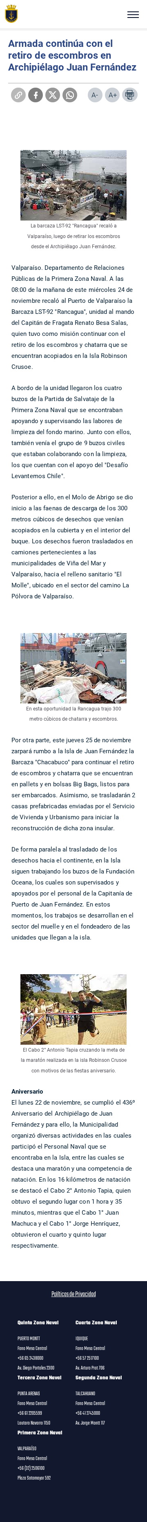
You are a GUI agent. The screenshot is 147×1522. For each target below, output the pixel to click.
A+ (113, 94)
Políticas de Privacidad (73, 1294)
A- (94, 94)
